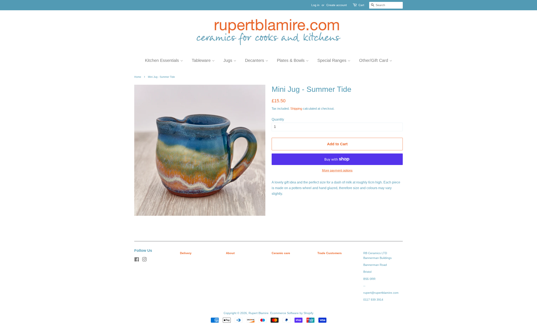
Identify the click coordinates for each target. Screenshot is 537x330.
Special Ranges (332, 60)
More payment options (337, 170)
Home (137, 76)
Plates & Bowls (291, 60)
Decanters (255, 60)
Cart (361, 5)
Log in (315, 5)
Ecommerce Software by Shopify (291, 313)
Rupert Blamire (258, 313)
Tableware (202, 60)
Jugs (228, 60)
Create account (336, 5)
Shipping (296, 108)
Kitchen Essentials (162, 60)
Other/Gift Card (374, 60)
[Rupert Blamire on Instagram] (144, 260)
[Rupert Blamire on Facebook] (136, 260)
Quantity (278, 119)
